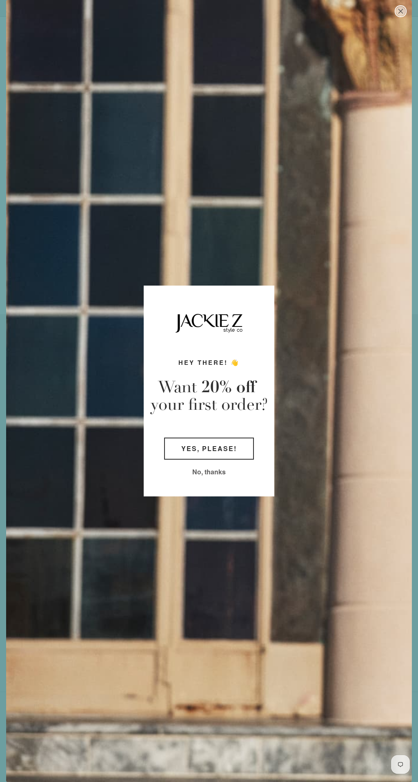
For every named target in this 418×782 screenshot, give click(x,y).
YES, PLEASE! (209, 448)
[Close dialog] (401, 11)
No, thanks (209, 471)
